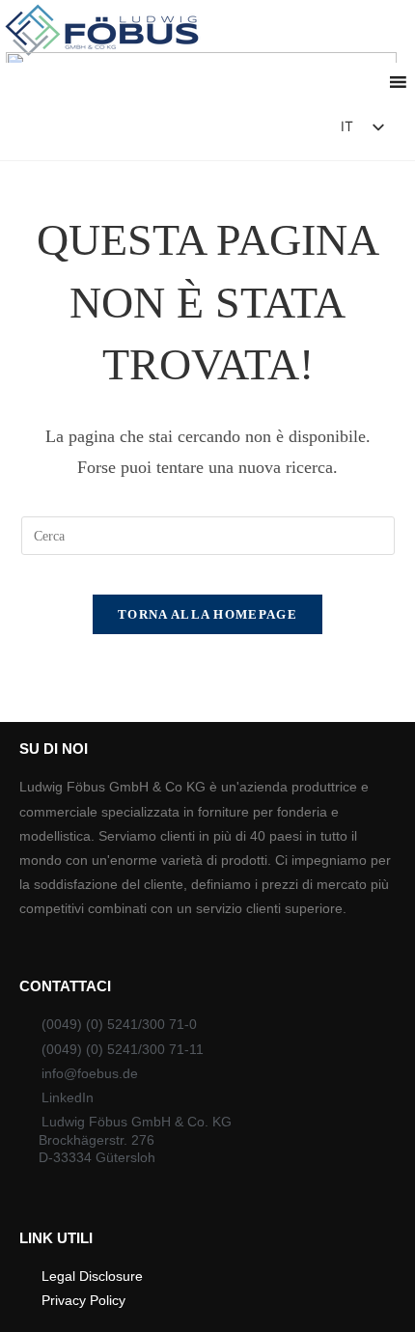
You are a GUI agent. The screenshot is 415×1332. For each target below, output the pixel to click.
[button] (271, 132)
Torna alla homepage (207, 614)
